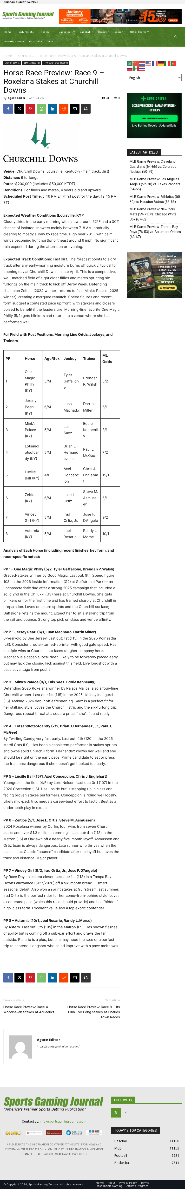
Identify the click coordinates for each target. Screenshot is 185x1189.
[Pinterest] (30, 109)
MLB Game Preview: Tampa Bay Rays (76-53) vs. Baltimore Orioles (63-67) (155, 232)
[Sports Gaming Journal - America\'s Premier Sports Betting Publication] (28, 16)
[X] (19, 109)
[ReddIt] (63, 109)
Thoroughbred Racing (56, 62)
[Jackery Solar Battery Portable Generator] (120, 16)
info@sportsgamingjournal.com (63, 1121)
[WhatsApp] (41, 109)
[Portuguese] (174, 63)
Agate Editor (16, 98)
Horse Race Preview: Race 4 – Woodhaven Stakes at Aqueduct (28, 1009)
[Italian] (167, 63)
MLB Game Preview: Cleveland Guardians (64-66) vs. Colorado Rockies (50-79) (153, 167)
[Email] (74, 109)
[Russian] (130, 68)
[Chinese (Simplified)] (136, 63)
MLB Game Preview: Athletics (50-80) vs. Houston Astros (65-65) (155, 199)
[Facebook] (8, 109)
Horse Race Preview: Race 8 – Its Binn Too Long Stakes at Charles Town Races (93, 1012)
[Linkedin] (52, 109)
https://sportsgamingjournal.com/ (58, 1046)
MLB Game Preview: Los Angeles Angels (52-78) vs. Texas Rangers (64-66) (155, 184)
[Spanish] (136, 68)
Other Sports (25, 56)
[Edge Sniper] (154, 137)
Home (7, 56)
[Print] (86, 109)
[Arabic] (130, 63)
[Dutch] (142, 63)
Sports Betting (32, 62)
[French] (155, 63)
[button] (176, 36)
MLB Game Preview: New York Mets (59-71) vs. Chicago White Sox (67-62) (153, 214)
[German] (161, 63)
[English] (148, 63)
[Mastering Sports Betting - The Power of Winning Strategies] (154, 296)
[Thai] (142, 68)
